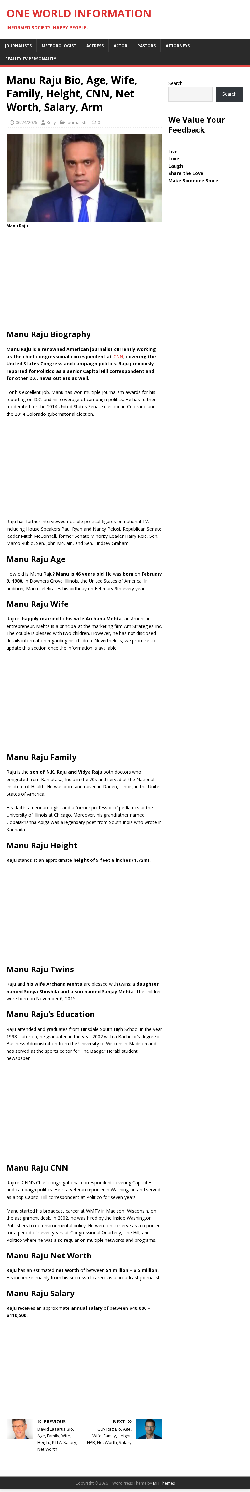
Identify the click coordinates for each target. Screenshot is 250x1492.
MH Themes (164, 1483)
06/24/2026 (26, 122)
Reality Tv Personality (30, 58)
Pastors (146, 45)
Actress (95, 45)
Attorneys (178, 45)
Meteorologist (59, 45)
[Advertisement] (84, 280)
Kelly (51, 122)
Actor (120, 45)
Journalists (18, 45)
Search (175, 83)
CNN (117, 356)
